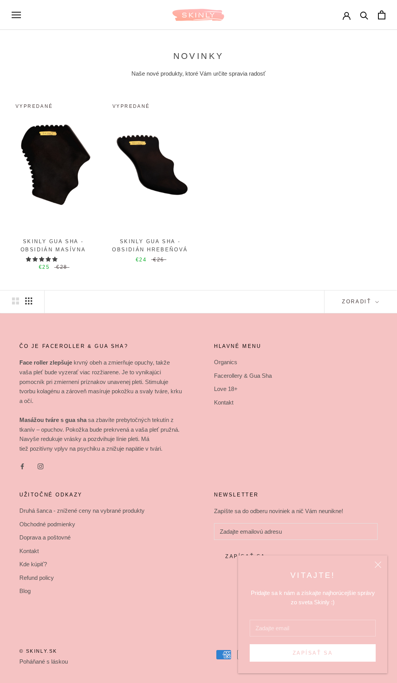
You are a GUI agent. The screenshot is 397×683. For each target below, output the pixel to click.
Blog (25, 591)
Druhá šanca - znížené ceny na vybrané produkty (82, 510)
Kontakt (223, 402)
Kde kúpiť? (33, 564)
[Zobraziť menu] (16, 15)
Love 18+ (226, 389)
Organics (225, 362)
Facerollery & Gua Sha (243, 375)
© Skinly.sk (38, 651)
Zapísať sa (313, 653)
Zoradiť (358, 301)
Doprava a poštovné (45, 537)
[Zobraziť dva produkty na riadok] (15, 300)
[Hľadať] (364, 15)
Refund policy (36, 577)
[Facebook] (22, 466)
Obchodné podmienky (47, 524)
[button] (42, 259)
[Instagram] (40, 466)
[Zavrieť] (378, 564)
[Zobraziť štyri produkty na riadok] (28, 300)
